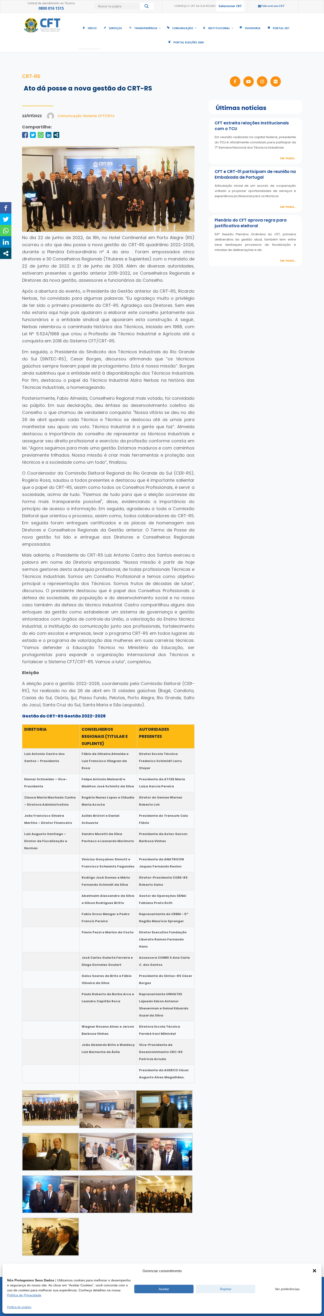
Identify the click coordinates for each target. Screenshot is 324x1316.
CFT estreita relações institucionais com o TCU (252, 126)
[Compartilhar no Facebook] (25, 135)
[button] (314, 1270)
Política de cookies (19, 1307)
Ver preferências (287, 1289)
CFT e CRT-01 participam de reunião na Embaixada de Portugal (255, 174)
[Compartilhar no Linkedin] (48, 135)
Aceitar (164, 1289)
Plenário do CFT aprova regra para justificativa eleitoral (251, 223)
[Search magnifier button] (146, 7)
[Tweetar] (33, 135)
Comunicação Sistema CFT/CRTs (86, 116)
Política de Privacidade (24, 1295)
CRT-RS (31, 76)
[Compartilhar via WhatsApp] (41, 135)
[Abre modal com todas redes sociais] (56, 135)
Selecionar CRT (230, 6)
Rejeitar (225, 1289)
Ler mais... (288, 158)
